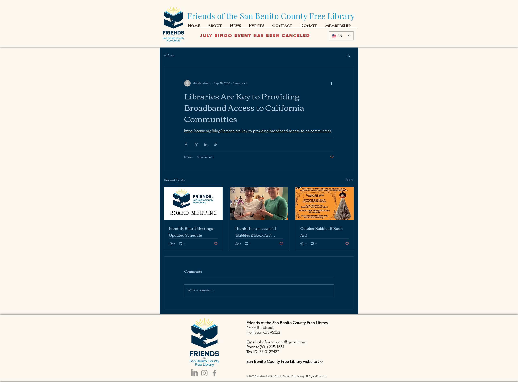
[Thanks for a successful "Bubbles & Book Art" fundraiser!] (259, 203)
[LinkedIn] (194, 373)
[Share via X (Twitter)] (196, 144)
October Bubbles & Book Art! (321, 231)
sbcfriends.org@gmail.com (282, 342)
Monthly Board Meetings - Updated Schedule (192, 231)
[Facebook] (214, 373)
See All (349, 179)
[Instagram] (204, 373)
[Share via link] (216, 144)
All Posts (169, 55)
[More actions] (331, 83)
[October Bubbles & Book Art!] (324, 203)
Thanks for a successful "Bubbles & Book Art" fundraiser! (255, 231)
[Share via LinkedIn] (206, 144)
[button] (349, 55)
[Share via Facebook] (186, 144)
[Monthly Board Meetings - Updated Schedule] (193, 203)
